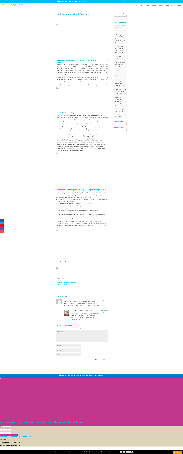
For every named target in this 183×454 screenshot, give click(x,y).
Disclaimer (100, 375)
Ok (121, 451)
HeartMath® (161, 5)
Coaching (153, 5)
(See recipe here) (62, 209)
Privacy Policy (94, 375)
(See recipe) (97, 210)
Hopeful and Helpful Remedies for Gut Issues (120, 91)
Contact (178, 5)
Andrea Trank (61, 17)
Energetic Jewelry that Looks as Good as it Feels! (120, 72)
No (124, 451)
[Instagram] (125, 376)
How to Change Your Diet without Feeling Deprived (119, 48)
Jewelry (173, 5)
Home (137, 5)
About (142, 5)
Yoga (147, 5)
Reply (105, 300)
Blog (167, 5)
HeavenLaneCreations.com (63, 284)
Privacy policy (130, 451)
